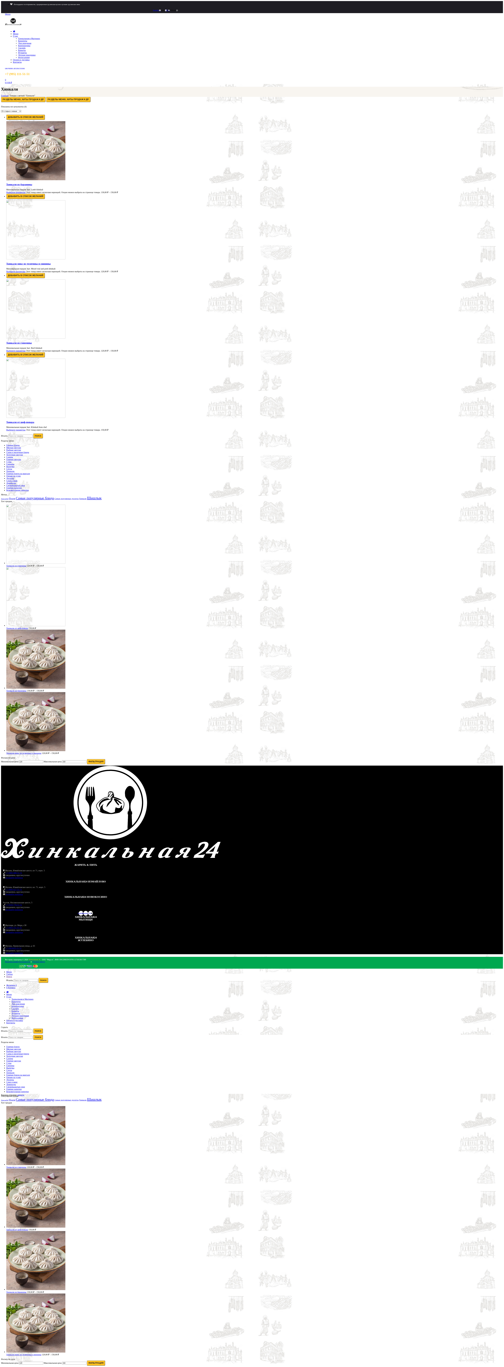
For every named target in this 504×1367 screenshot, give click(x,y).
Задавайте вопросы (14, 878)
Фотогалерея (24, 57)
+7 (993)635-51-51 (13, 948)
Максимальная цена (53, 761)
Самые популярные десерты (66, 499)
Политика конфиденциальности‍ (17, 962)
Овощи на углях (13, 476)
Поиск (38, 436)
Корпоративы (24, 45)
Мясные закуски (13, 448)
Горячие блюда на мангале (18, 474)
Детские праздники (27, 55)
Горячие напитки (14, 488)
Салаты (9, 457)
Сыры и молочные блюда (17, 452)
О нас (15, 36)
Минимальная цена (9, 761)
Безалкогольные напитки (17, 490)
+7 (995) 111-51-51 (13, 928)
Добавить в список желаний (25, 117)
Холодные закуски (14, 455)
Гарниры (10, 464)
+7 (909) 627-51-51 (13, 889)
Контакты (17, 62)
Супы (8, 462)
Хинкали (10, 471)
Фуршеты (22, 53)
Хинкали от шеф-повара (20, 422)
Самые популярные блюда (35, 498)
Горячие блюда (13, 445)
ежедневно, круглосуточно (15, 68)
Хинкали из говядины (19, 343)
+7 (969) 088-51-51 (13, 873)
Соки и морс (12, 481)
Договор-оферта (38, 962)
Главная (4, 96)
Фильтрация (96, 761)
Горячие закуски (13, 459)
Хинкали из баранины (19, 184)
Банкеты (22, 50)
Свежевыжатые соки (15, 485)
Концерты (22, 41)
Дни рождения (24, 43)
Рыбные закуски (13, 450)
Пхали (12, 498)
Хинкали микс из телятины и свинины (28, 263)
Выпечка (10, 466)
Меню (15, 34)
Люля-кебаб (4, 499)
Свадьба (21, 48)
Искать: (4, 436)
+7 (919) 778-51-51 (13, 905)
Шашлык (94, 498)
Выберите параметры (15, 192)
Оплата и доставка (21, 60)
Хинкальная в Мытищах (29, 38)
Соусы (9, 469)
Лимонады (11, 483)
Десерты (10, 478)
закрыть (20, 1095)
